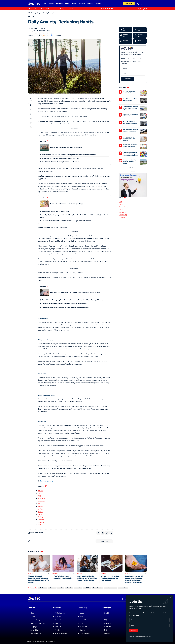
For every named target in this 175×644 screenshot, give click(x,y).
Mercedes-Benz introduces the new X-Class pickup (130, 130)
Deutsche (41, 501)
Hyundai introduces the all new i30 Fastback (130, 99)
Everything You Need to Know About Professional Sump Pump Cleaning (75, 292)
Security (77, 588)
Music (82, 613)
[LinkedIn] (108, 8)
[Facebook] (99, 8)
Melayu (40, 506)
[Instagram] (103, 8)
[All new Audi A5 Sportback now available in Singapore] (143, 123)
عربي (39, 493)
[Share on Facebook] (36, 35)
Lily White (34, 28)
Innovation (123, 588)
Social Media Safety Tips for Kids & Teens (55, 211)
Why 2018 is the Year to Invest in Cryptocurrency (130, 92)
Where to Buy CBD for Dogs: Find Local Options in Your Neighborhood (110, 578)
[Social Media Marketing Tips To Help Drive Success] (143, 146)
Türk (39, 525)
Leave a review (105, 541)
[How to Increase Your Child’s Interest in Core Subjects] (143, 139)
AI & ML (87, 588)
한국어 (40, 512)
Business (42, 588)
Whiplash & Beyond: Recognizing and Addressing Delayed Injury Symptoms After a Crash (38, 579)
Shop (120, 201)
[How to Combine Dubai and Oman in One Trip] (44, 147)
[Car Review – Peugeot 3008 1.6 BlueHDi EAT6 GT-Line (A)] (143, 108)
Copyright (122, 212)
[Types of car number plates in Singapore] (143, 116)
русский (41, 519)
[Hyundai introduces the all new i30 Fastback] (143, 100)
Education (83, 627)
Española (41, 522)
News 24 (83, 620)
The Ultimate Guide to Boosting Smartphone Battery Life (60, 162)
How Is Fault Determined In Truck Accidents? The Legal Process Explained (66, 221)
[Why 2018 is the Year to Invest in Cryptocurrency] (143, 93)
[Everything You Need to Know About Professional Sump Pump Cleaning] (44, 292)
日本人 (40, 509)
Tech (81, 623)
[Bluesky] (112, 8)
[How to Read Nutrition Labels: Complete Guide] (44, 203)
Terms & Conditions (37, 623)
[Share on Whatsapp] (30, 114)
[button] (129, 3)
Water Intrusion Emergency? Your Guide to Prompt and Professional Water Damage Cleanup (72, 300)
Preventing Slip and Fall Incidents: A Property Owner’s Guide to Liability (65, 307)
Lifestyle (31, 17)
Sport (82, 616)
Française (41, 498)
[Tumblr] (110, 8)
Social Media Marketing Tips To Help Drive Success (130, 145)
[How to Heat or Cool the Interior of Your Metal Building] (143, 162)
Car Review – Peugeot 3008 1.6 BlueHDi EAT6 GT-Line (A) (130, 108)
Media (61, 588)
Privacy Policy (123, 207)
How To (69, 588)
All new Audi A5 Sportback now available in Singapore (130, 122)
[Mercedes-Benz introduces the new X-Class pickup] (143, 131)
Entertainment (85, 633)
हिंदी (39, 504)
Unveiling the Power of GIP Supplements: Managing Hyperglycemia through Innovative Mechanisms (134, 579)
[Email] (43, 35)
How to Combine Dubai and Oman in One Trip (66, 147)
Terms (121, 209)
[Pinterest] (106, 8)
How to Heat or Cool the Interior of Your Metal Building (129, 161)
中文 (39, 496)
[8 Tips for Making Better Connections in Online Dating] (63, 563)
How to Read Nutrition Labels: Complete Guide (66, 204)
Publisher (122, 217)
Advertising (123, 215)
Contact (121, 204)
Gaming (82, 630)
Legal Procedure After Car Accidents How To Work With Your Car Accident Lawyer (87, 578)
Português (41, 517)
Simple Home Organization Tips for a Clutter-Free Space (60, 158)
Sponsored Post (36, 633)
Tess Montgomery (46, 481)
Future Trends (97, 588)
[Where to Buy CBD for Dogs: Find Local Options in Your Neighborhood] (111, 563)
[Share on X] (40, 35)
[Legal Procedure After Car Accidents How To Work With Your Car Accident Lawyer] (87, 563)
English (40, 490)
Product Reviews (111, 588)
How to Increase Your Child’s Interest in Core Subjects (129, 138)
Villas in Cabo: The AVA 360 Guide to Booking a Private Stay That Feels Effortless (69, 155)
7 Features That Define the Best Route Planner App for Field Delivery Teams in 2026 (130, 154)
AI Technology (60, 613)
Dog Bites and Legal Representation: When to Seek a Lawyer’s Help (64, 303)
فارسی (40, 514)
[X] (101, 8)
